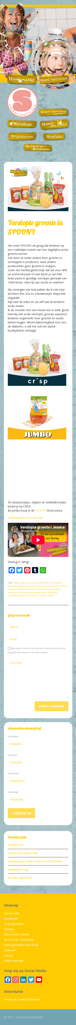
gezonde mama (48, 582)
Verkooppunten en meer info (25, 518)
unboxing (21, 592)
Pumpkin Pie (15, 845)
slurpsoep (48, 588)
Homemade (11, 913)
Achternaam (13, 773)
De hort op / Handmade (19, 939)
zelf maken (32, 595)
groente (23, 585)
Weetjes (9, 929)
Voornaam (13, 754)
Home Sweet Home (16, 934)
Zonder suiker (46, 595)
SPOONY (40, 510)
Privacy (8, 955)
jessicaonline (53, 585)
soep (57, 588)
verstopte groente (37, 592)
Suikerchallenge (13, 960)
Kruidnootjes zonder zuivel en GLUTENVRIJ (35, 861)
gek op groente (30, 582)
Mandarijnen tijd (18, 869)
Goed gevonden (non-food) (21, 945)
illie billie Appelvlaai (19, 877)
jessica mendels (37, 585)
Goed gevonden (14, 924)
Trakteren (10, 950)
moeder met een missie (29, 588)
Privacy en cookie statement (22, 999)
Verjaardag (13, 791)
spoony (11, 592)
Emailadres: (13, 736)
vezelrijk (52, 592)
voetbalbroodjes (16, 595)
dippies (17, 582)
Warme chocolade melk (23, 853)
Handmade (11, 918)
